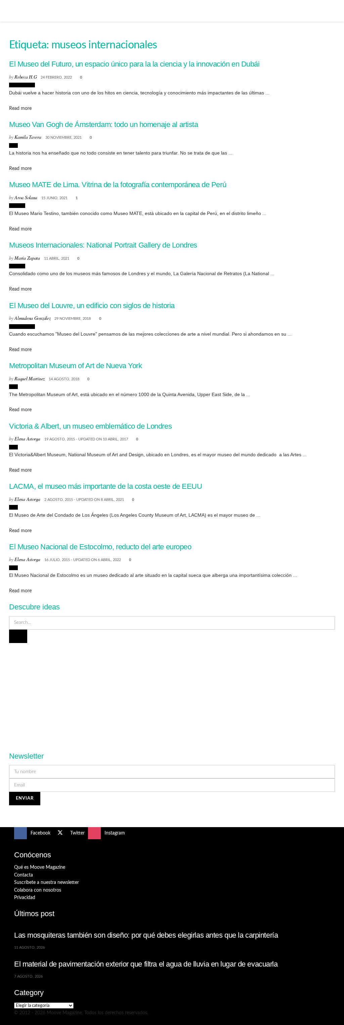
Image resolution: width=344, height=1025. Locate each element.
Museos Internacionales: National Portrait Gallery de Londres (103, 245)
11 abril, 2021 (56, 258)
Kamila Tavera (27, 137)
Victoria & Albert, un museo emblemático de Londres (90, 426)
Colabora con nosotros (37, 890)
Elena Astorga (27, 438)
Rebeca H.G (25, 77)
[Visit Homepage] (172, 10)
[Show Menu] (17, 11)
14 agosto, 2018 (64, 379)
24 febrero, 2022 (56, 77)
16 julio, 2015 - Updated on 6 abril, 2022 (82, 560)
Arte (13, 145)
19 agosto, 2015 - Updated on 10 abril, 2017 (86, 439)
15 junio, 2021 (54, 198)
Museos (17, 205)
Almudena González (32, 318)
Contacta (23, 875)
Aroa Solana (25, 197)
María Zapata (27, 258)
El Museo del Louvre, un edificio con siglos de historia (92, 305)
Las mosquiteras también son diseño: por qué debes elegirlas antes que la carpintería (146, 935)
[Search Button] (327, 11)
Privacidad (24, 897)
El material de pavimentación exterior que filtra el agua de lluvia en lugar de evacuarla (146, 964)
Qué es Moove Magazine (39, 867)
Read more (20, 108)
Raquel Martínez (29, 378)
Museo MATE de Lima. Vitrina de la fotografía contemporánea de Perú (117, 184)
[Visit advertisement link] (172, 693)
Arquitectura (22, 85)
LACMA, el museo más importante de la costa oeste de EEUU (105, 486)
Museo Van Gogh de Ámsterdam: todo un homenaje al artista (103, 124)
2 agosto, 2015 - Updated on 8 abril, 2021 (84, 500)
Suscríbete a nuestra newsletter (46, 882)
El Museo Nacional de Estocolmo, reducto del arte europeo (100, 547)
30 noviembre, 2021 (63, 137)
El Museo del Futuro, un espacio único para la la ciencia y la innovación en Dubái (134, 64)
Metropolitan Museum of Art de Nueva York (75, 365)
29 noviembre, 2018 (72, 319)
